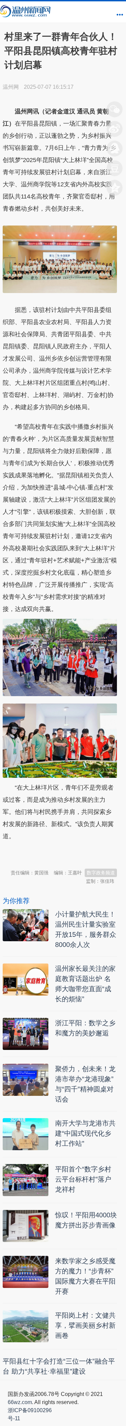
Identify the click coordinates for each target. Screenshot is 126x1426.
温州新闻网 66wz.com (62, 855)
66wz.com (20, 1402)
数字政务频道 (101, 872)
